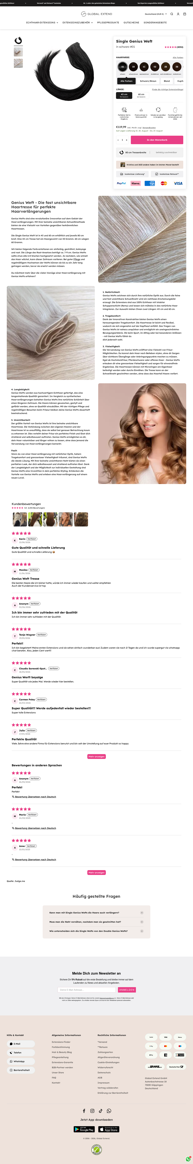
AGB (100, 1077)
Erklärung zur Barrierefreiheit (113, 1093)
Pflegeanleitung (60, 1057)
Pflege (76, 259)
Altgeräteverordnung (109, 1057)
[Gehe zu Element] (18, 52)
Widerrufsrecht (105, 1067)
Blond (167, 81)
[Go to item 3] (50, 519)
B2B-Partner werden (62, 1067)
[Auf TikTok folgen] (100, 1110)
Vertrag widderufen (108, 1087)
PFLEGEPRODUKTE (108, 22)
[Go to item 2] (35, 519)
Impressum (103, 1082)
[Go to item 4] (66, 519)
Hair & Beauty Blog (62, 1052)
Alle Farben (126, 81)
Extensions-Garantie (62, 1062)
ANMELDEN (127, 989)
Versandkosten (149, 127)
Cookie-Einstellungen (108, 1062)
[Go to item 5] (81, 519)
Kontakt (56, 1082)
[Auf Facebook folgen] (84, 1110)
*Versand (102, 1042)
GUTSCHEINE (131, 22)
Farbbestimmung (61, 1047)
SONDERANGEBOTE (155, 22)
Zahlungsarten (105, 1052)
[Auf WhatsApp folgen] (109, 1110)
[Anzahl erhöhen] (126, 140)
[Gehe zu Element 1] (18, 41)
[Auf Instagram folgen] (92, 1110)
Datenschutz (104, 1072)
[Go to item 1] (20, 519)
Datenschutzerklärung (107, 998)
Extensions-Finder (61, 1042)
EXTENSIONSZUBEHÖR (76, 22)
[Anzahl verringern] (118, 140)
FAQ (54, 1077)
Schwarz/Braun (148, 81)
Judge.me (20, 881)
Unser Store (58, 1072)
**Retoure (103, 1047)
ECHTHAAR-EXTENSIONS (40, 22)
